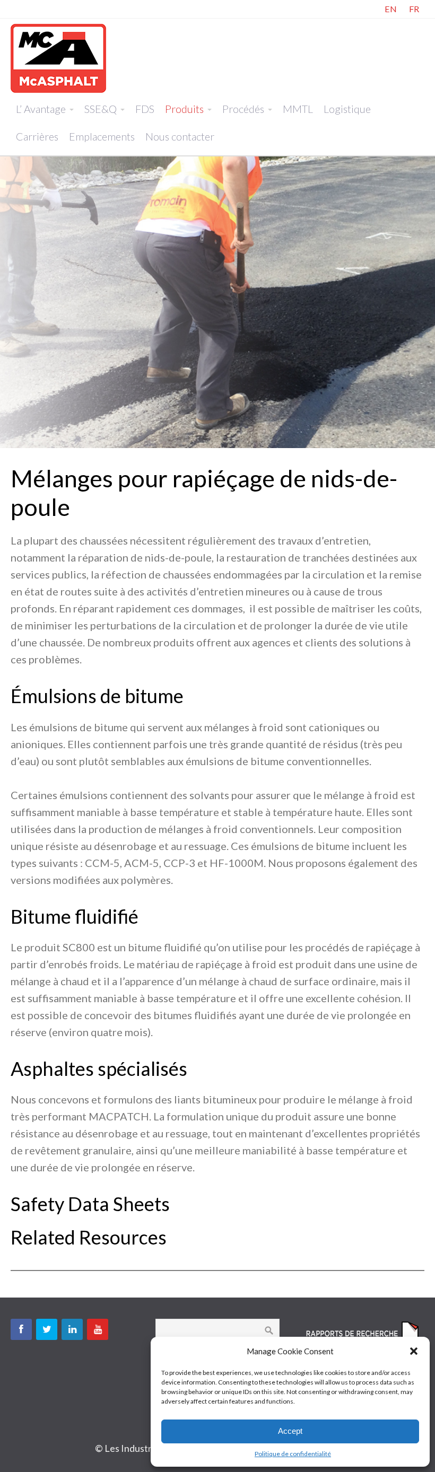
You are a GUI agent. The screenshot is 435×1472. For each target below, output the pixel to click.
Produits (184, 108)
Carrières (37, 136)
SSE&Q (100, 108)
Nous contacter (179, 136)
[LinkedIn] (72, 1329)
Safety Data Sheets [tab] (90, 1204)
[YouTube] (97, 1329)
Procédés (243, 108)
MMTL (298, 108)
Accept (290, 1430)
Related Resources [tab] (89, 1237)
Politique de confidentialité (293, 1454)
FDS (144, 108)
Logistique (347, 108)
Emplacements (102, 136)
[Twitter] (46, 1329)
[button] (413, 1351)
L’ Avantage (41, 108)
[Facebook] (21, 1329)
